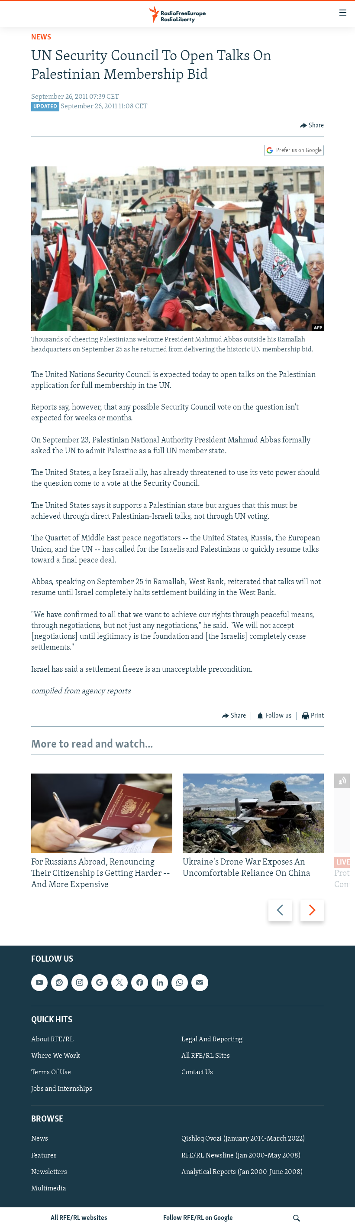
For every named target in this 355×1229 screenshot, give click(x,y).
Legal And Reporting (211, 1039)
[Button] (312, 125)
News (41, 38)
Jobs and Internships (61, 1089)
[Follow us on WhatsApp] (179, 982)
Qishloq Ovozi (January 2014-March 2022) (243, 1138)
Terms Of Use (51, 1072)
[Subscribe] (199, 982)
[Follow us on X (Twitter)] (119, 982)
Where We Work (55, 1056)
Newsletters (49, 1171)
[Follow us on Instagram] (79, 982)
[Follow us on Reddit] (59, 982)
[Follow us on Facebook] (139, 982)
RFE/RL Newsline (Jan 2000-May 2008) (241, 1155)
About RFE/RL (52, 1039)
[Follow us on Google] (99, 982)
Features (44, 1155)
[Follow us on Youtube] (39, 982)
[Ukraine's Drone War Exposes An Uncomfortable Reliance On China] (253, 813)
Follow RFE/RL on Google (198, 1218)
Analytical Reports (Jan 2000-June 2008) (242, 1171)
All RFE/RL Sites (205, 1056)
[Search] (297, 1218)
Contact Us (197, 1072)
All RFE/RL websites (79, 1218)
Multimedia (48, 1188)
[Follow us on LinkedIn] (160, 982)
